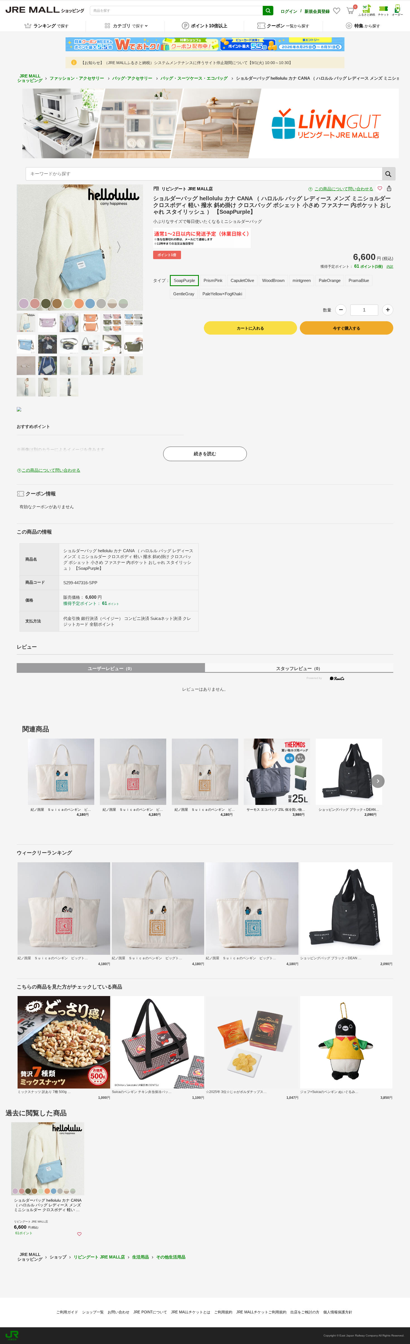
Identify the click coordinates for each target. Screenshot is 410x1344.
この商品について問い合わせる (344, 188)
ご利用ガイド (67, 1312)
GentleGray (183, 293)
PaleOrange (330, 280)
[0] (350, 10)
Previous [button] (44, 247)
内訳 (390, 267)
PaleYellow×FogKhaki (222, 293)
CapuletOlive (242, 280)
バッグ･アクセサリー (132, 78)
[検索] (388, 174)
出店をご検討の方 (304, 1312)
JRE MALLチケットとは (190, 1312)
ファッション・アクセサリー (77, 78)
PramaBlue (359, 280)
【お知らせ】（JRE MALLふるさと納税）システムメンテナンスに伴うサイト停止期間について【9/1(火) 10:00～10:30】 (187, 62)
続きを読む (205, 453)
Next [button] (115, 247)
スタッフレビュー (299, 668)
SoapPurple (184, 280)
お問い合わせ (118, 1312)
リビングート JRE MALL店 (99, 1257)
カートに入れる (250, 328)
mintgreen (302, 280)
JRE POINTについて (150, 1312)
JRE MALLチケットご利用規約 (261, 1312)
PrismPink (213, 280)
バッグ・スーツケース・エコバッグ (195, 78)
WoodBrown (273, 280)
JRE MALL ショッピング (29, 78)
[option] (80, 247)
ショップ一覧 (93, 1312)
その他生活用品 (170, 1257)
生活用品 (140, 1257)
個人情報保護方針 (337, 1312)
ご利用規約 (223, 1312)
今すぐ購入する (346, 328)
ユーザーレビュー (111, 668)
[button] (378, 781)
